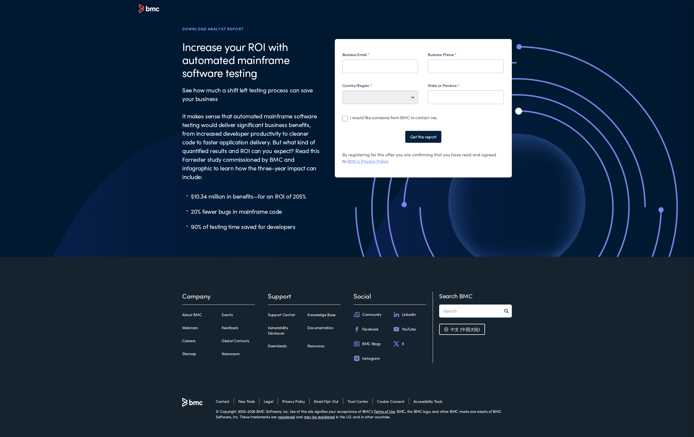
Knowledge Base (321, 314)
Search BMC (456, 296)
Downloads (277, 345)
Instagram (371, 358)
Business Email (354, 54)
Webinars (190, 327)
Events (227, 314)
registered (286, 416)
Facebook (370, 329)
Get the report (423, 137)
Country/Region (355, 85)
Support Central (281, 314)
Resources (315, 345)
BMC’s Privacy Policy (367, 161)
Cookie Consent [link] (390, 401)
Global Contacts (235, 340)
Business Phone (441, 54)
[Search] (508, 311)
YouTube (409, 329)
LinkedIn (409, 314)
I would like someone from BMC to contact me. (394, 117)
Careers (188, 340)
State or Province (442, 85)
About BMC (192, 314)
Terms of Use (384, 411)
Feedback (230, 327)
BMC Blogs (371, 343)
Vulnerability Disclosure (278, 330)
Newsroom (231, 353)
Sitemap (189, 353)
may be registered (319, 416)
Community (371, 314)
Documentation (320, 327)
